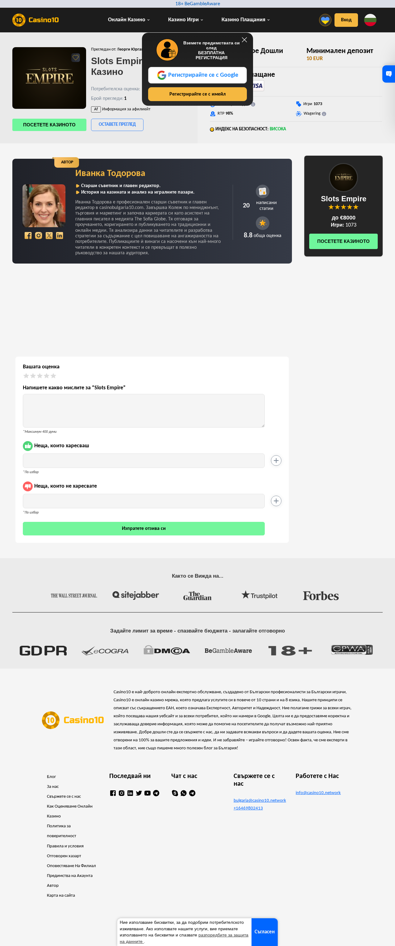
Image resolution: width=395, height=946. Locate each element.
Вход (346, 20)
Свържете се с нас (64, 796)
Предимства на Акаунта (70, 876)
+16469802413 (248, 808)
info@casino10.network (318, 793)
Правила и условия (65, 846)
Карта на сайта (61, 895)
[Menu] (327, 20)
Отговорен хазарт (64, 856)
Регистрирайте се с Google (203, 75)
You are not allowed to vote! (356, 207)
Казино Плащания (243, 20)
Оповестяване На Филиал (71, 866)
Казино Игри (183, 20)
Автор (53, 885)
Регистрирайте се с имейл (197, 94)
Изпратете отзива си (144, 528)
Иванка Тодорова (110, 173)
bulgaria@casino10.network (260, 800)
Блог (51, 777)
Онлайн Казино (126, 20)
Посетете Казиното (49, 124)
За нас (53, 786)
